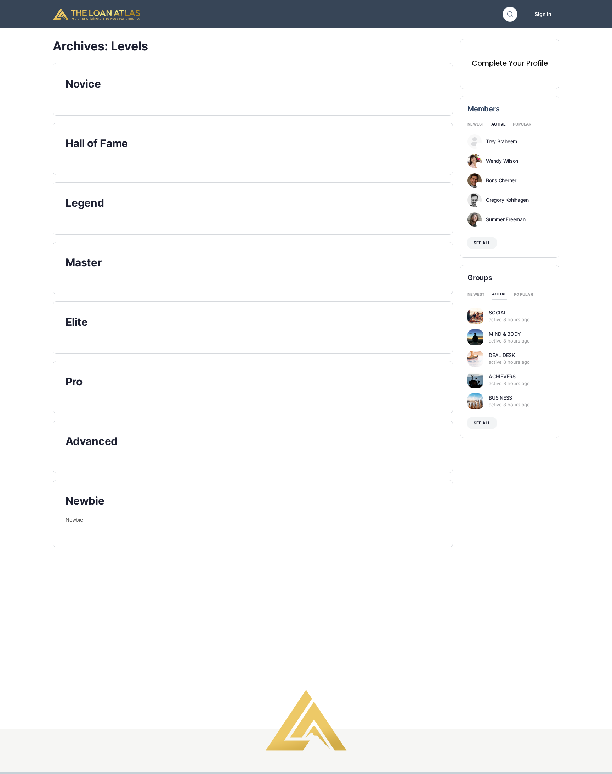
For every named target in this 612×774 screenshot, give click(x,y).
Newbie (85, 500)
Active (498, 124)
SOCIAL (498, 313)
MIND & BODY (505, 334)
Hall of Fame (97, 143)
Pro (74, 381)
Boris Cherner (501, 180)
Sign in (543, 14)
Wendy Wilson (502, 161)
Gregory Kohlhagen (507, 200)
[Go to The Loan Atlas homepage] (97, 14)
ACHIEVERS (502, 376)
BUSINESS (500, 398)
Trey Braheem (501, 141)
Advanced (92, 441)
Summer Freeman (506, 219)
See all (482, 242)
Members (483, 109)
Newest (476, 124)
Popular (522, 124)
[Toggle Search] (510, 14)
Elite (77, 322)
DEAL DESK (502, 355)
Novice (83, 83)
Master (84, 262)
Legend (85, 202)
